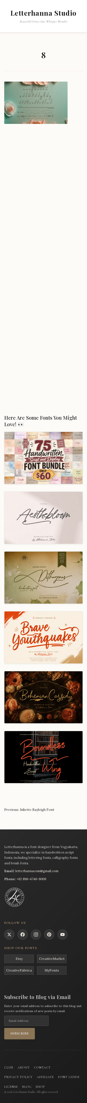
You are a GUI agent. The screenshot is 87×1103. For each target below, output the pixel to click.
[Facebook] (23, 934)
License (11, 1087)
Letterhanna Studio (44, 12)
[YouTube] (62, 934)
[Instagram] (36, 934)
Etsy (19, 958)
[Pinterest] (49, 934)
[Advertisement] (43, 175)
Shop (40, 1087)
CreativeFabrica (19, 970)
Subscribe (20, 1033)
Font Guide (69, 1077)
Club (8, 1067)
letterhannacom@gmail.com (36, 871)
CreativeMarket (52, 958)
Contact (42, 1067)
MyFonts (52, 970)
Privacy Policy (18, 1077)
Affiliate (45, 1077)
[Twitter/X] (9, 934)
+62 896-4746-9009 (31, 879)
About (24, 1067)
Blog (26, 1087)
